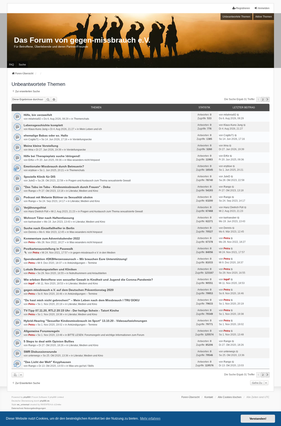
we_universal (23, 404)
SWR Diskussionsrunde (40, 351)
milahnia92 (34, 118)
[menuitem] (17, 408)
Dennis (32, 232)
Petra (31, 242)
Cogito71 (33, 139)
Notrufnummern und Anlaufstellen (88, 273)
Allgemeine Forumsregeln (42, 331)
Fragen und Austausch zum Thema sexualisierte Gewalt (100, 180)
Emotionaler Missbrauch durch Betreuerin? (54, 166)
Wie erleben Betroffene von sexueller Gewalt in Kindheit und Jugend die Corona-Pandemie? (88, 279)
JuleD (31, 180)
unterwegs (34, 355)
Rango (32, 190)
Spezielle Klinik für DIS (39, 176)
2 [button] (263, 99)
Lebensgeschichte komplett (43, 125)
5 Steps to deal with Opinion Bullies (49, 341)
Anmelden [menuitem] (263, 8)
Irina (30, 149)
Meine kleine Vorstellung (41, 145)
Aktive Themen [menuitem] (263, 16)
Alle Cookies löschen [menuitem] (230, 397)
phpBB (26, 397)
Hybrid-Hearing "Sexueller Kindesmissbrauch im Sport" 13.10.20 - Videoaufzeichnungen (85, 320)
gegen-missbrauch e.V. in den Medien (94, 252)
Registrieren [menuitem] (243, 8)
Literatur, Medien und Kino (83, 190)
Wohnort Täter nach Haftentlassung (49, 217)
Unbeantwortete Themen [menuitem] (236, 16)
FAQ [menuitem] (11, 64)
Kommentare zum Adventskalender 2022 (52, 238)
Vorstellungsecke (82, 139)
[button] (267, 99)
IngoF (31, 283)
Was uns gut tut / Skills (81, 365)
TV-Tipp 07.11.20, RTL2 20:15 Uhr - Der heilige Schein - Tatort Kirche (71, 310)
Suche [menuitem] (22, 64)
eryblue (32, 170)
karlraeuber (34, 221)
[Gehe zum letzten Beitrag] (238, 115)
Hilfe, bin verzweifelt (38, 115)
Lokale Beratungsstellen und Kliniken (50, 269)
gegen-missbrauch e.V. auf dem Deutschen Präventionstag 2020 (69, 290)
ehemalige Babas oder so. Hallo (46, 135)
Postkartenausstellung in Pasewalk (48, 248)
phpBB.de (45, 401)
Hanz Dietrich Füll (38, 211)
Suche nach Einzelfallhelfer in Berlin (49, 228)
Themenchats (81, 118)
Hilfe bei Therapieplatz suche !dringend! (52, 156)
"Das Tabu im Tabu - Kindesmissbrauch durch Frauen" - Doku (67, 187)
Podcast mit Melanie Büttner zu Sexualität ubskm (58, 197)
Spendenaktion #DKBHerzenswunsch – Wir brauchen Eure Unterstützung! (75, 259)
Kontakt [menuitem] (208, 397)
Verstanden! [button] (258, 418)
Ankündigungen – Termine (82, 262)
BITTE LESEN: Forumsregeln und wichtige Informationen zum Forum (106, 335)
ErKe (31, 160)
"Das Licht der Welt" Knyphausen (47, 362)
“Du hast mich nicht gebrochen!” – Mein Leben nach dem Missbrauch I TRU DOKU (81, 300)
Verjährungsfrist (35, 207)
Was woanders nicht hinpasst (83, 160)
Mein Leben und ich (91, 129)
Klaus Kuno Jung (38, 129)
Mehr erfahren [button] (150, 418)
